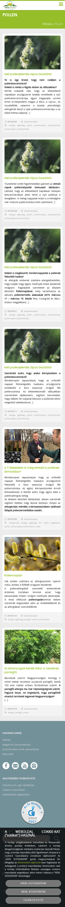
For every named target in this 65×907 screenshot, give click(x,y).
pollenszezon (28, 526)
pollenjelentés (54, 125)
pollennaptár (10, 129)
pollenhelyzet (40, 125)
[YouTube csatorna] (24, 765)
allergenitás (14, 522)
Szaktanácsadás (30, 121)
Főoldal (47, 24)
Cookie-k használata (13, 789)
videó (38, 526)
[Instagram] (34, 765)
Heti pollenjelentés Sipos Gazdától (28, 74)
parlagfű (27, 619)
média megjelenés (52, 522)
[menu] (61, 4)
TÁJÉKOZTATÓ (33, 900)
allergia (12, 125)
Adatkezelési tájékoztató (15, 794)
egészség (21, 125)
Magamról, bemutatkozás (16, 744)
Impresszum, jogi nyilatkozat (18, 785)
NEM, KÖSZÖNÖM (33, 892)
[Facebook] (6, 765)
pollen (29, 125)
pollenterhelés (23, 129)
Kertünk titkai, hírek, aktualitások (20, 749)
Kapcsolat (7, 754)
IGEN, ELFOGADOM (33, 883)
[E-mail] (15, 765)
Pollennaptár (13, 575)
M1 (40, 522)
